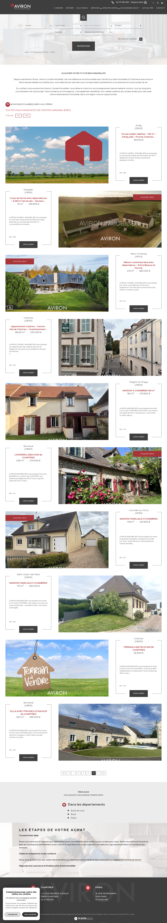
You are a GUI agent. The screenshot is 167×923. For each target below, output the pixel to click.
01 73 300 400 (101, 900)
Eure (73, 814)
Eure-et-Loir (78, 811)
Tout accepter (30, 914)
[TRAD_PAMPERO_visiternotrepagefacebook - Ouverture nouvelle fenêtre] (153, 3)
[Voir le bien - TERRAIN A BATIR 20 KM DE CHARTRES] (56, 668)
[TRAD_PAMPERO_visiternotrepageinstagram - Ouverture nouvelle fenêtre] (158, 3)
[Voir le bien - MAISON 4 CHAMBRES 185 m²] (56, 411)
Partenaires (113, 914)
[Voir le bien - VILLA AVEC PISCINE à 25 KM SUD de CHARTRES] (110, 732)
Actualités (147, 8)
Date (27, 115)
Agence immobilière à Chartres (36, 52)
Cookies (131, 914)
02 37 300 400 (47, 900)
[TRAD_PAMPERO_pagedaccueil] (20, 9)
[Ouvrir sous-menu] (101, 8)
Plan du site (86, 914)
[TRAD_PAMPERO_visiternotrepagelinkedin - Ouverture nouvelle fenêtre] (162, 3)
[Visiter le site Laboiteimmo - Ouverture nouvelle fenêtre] (83, 919)
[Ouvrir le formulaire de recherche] (83, 17)
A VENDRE (58, 8)
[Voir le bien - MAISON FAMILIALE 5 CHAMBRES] (110, 603)
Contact (160, 8)
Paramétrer (12, 914)
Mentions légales (97, 914)
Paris (73, 818)
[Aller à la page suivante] (104, 773)
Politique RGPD (123, 914)
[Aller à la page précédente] (63, 773)
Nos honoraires (77, 914)
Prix (18, 115)
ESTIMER (70, 8)
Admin (106, 914)
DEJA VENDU (82, 8)
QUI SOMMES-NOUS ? (129, 8)
